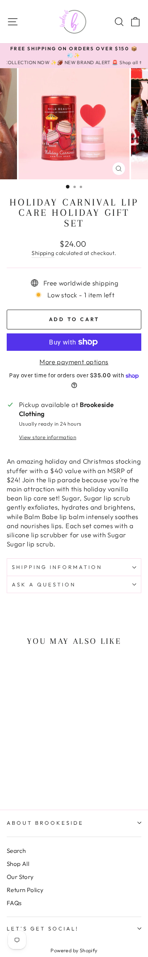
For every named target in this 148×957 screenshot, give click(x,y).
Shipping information (57, 567)
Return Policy (25, 890)
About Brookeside (45, 823)
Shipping (43, 253)
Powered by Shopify (74, 950)
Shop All (18, 864)
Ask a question (44, 584)
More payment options (73, 362)
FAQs (14, 903)
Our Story (20, 877)
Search (16, 850)
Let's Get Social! (43, 928)
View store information (47, 437)
